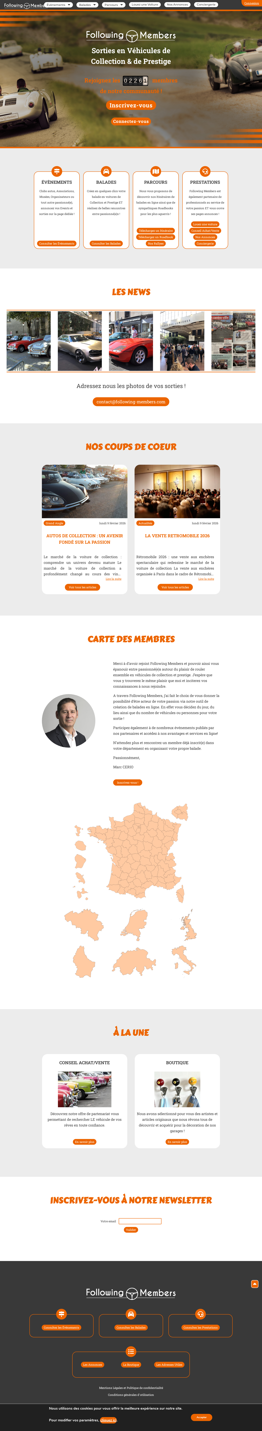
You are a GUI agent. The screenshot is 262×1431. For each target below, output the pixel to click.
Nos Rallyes (156, 243)
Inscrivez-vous (131, 105)
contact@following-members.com (131, 402)
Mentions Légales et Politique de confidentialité (131, 1388)
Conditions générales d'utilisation (131, 1395)
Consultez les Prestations (201, 1327)
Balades (85, 5)
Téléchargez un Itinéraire (156, 230)
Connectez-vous (131, 121)
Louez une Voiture (145, 4)
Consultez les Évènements (61, 1327)
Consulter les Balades (106, 243)
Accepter (202, 1417)
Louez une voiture (205, 224)
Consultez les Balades (131, 1327)
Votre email (108, 1221)
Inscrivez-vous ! (127, 782)
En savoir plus (84, 1142)
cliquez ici (108, 1420)
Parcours (111, 5)
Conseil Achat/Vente (205, 230)
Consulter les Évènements (56, 243)
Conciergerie (206, 4)
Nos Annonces (177, 4)
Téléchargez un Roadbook (155, 237)
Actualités (145, 523)
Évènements (56, 5)
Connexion (251, 3)
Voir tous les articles (82, 587)
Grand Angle (54, 523)
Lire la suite (113, 579)
